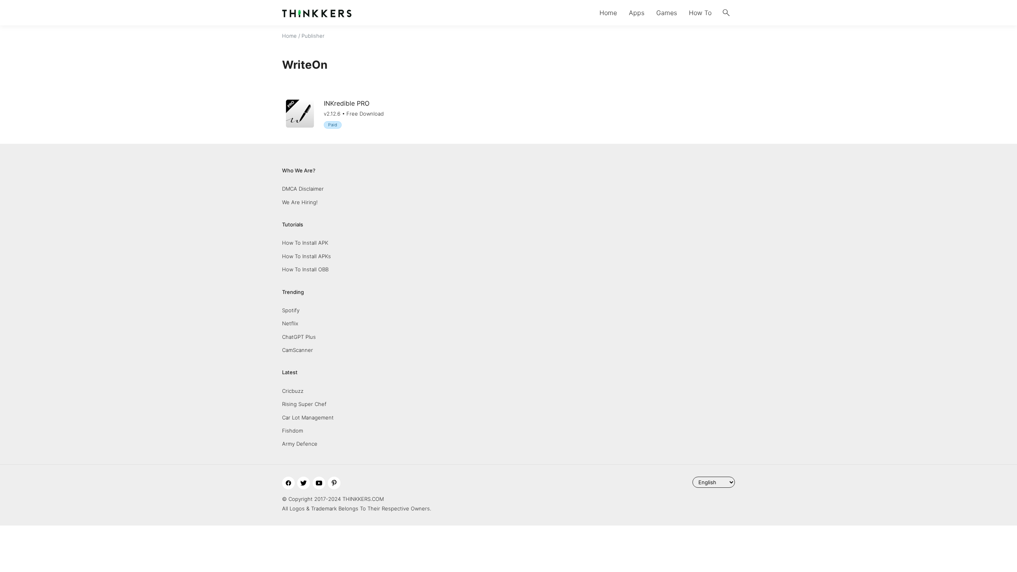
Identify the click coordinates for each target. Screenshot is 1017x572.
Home (608, 13)
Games (666, 13)
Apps (636, 13)
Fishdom (292, 430)
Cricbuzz (293, 391)
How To (700, 13)
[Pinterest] (334, 483)
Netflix (290, 323)
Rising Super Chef (304, 404)
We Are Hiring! (300, 202)
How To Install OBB (305, 269)
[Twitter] (303, 483)
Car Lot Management (308, 417)
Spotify (291, 310)
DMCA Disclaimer (303, 189)
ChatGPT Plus (299, 337)
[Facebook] (288, 483)
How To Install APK (305, 243)
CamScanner (297, 350)
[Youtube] (319, 483)
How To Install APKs (306, 256)
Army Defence (299, 444)
